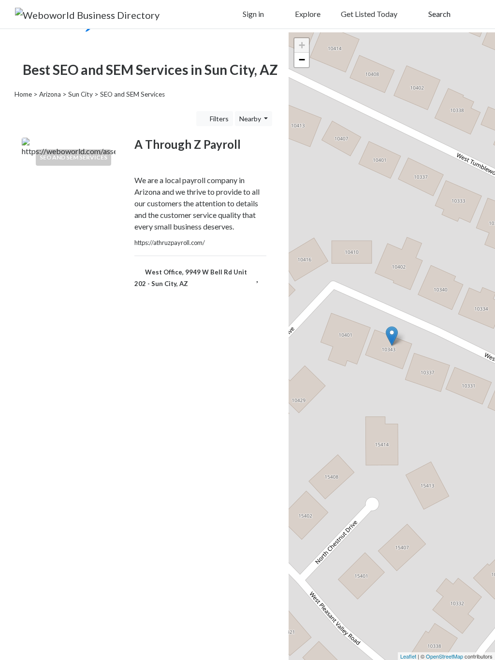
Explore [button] (306, 13)
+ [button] (302, 45)
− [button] (302, 60)
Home (23, 94)
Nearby (250, 119)
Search (439, 13)
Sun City (80, 94)
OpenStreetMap (444, 656)
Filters (218, 119)
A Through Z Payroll (187, 144)
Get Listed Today (369, 13)
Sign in (252, 13)
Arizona (50, 94)
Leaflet (408, 656)
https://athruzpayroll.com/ (169, 242)
